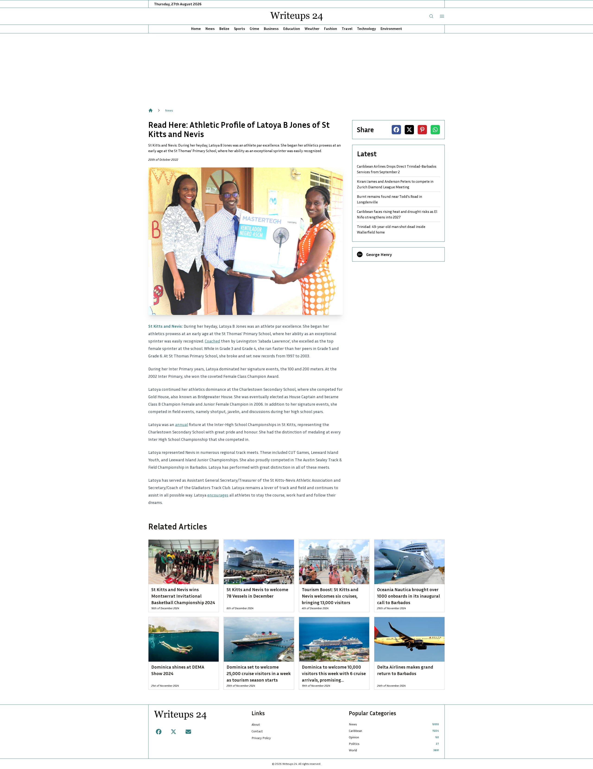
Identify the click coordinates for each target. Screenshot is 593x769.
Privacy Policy (261, 738)
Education (291, 28)
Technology (366, 28)
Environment (391, 28)
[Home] (150, 110)
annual (181, 424)
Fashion (330, 28)
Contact (257, 731)
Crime (254, 28)
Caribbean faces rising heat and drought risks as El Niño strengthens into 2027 (397, 214)
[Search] (431, 16)
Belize (224, 28)
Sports (239, 28)
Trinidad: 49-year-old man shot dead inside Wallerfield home (391, 229)
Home (196, 28)
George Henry (379, 254)
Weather (312, 28)
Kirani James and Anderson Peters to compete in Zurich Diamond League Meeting (395, 184)
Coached (212, 340)
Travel (347, 28)
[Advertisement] (296, 68)
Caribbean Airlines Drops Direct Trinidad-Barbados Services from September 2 (396, 169)
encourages (217, 494)
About (256, 724)
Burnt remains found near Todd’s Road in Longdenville (389, 199)
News (210, 28)
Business (271, 28)
